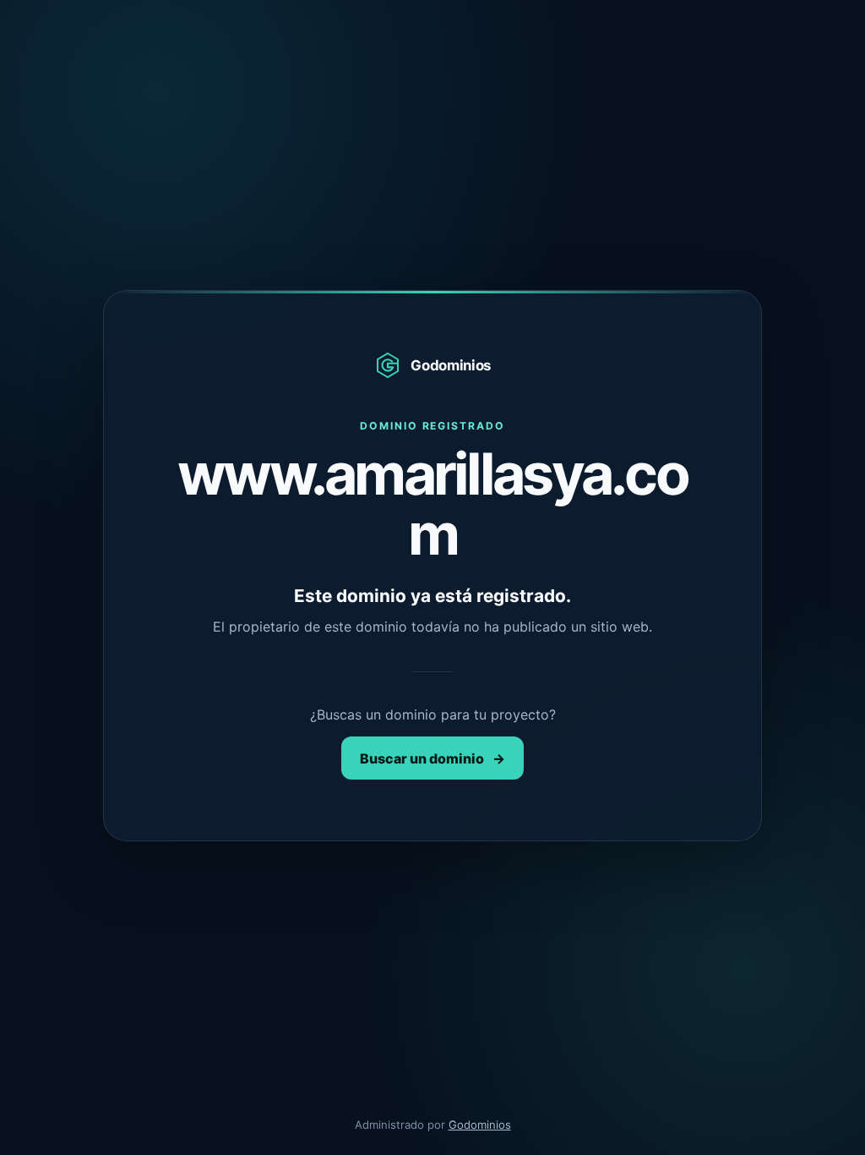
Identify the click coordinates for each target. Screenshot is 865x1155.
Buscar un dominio (432, 758)
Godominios (480, 1124)
